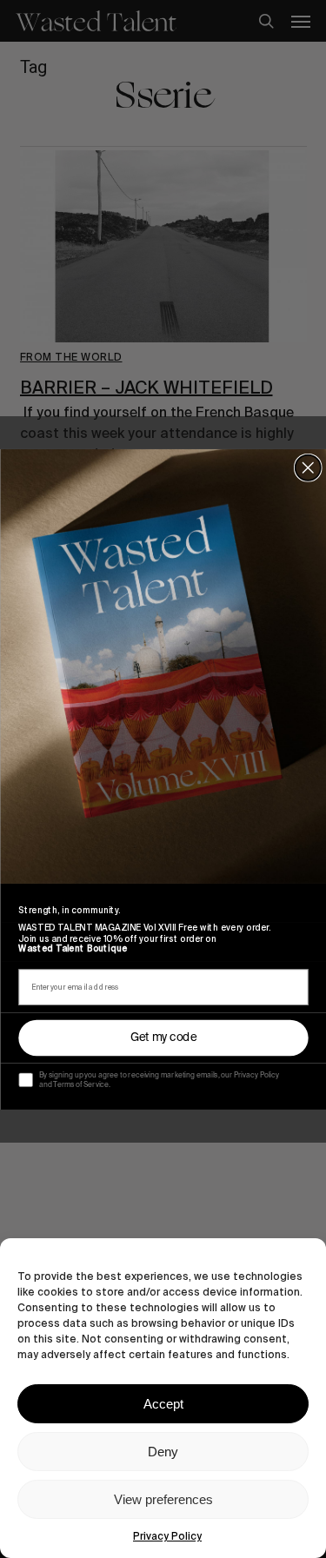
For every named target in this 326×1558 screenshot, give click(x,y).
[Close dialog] (307, 467)
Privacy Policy (167, 1536)
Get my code (163, 1037)
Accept (163, 1403)
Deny (163, 1451)
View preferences (163, 1499)
